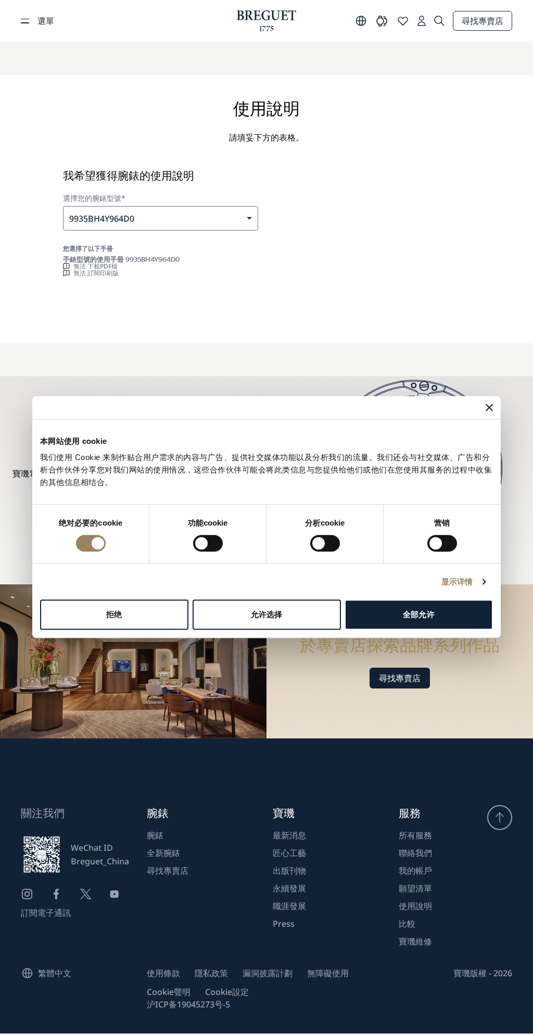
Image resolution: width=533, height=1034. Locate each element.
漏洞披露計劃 (268, 973)
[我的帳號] (421, 20)
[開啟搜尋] (439, 20)
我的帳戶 (415, 870)
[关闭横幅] (489, 407)
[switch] (208, 543)
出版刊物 (289, 870)
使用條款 (163, 973)
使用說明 (415, 906)
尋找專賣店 (482, 21)
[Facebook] (56, 894)
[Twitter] (85, 894)
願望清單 (415, 888)
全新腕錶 (163, 853)
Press (284, 923)
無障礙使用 (328, 973)
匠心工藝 (289, 853)
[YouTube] (114, 894)
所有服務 (415, 835)
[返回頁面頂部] (499, 817)
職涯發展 (289, 906)
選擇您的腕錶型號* (94, 198)
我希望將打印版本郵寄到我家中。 (140, 313)
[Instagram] (27, 894)
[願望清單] (402, 20)
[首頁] (266, 21)
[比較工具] (382, 20)
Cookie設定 (227, 992)
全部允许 (418, 614)
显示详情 (457, 581)
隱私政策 (211, 973)
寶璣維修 (415, 941)
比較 (407, 923)
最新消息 (289, 835)
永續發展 (289, 888)
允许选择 (266, 614)
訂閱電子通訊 (46, 912)
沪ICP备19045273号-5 (188, 1004)
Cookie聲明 (169, 992)
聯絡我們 (415, 853)
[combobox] (160, 218)
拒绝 (114, 614)
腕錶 (155, 835)
